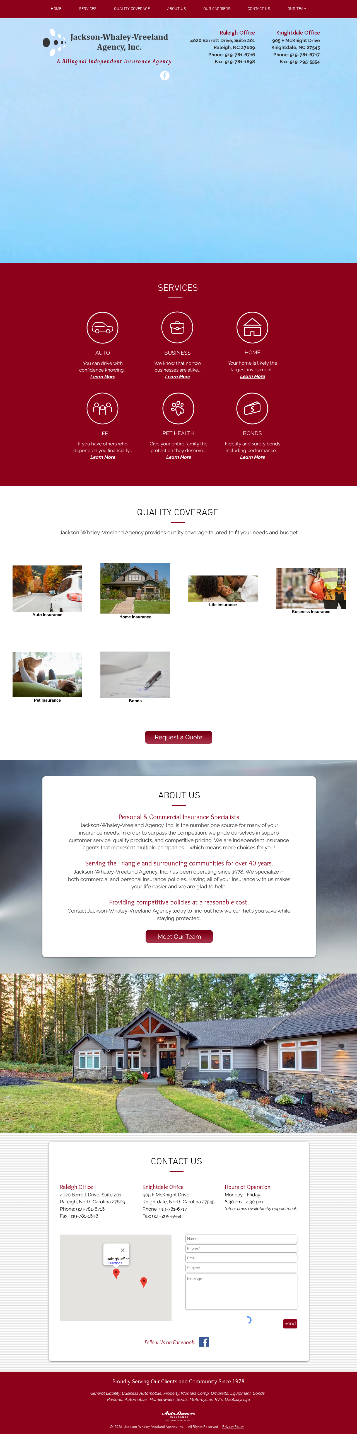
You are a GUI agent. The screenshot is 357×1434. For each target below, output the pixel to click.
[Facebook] (165, 75)
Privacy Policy (233, 1427)
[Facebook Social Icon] (204, 1342)
